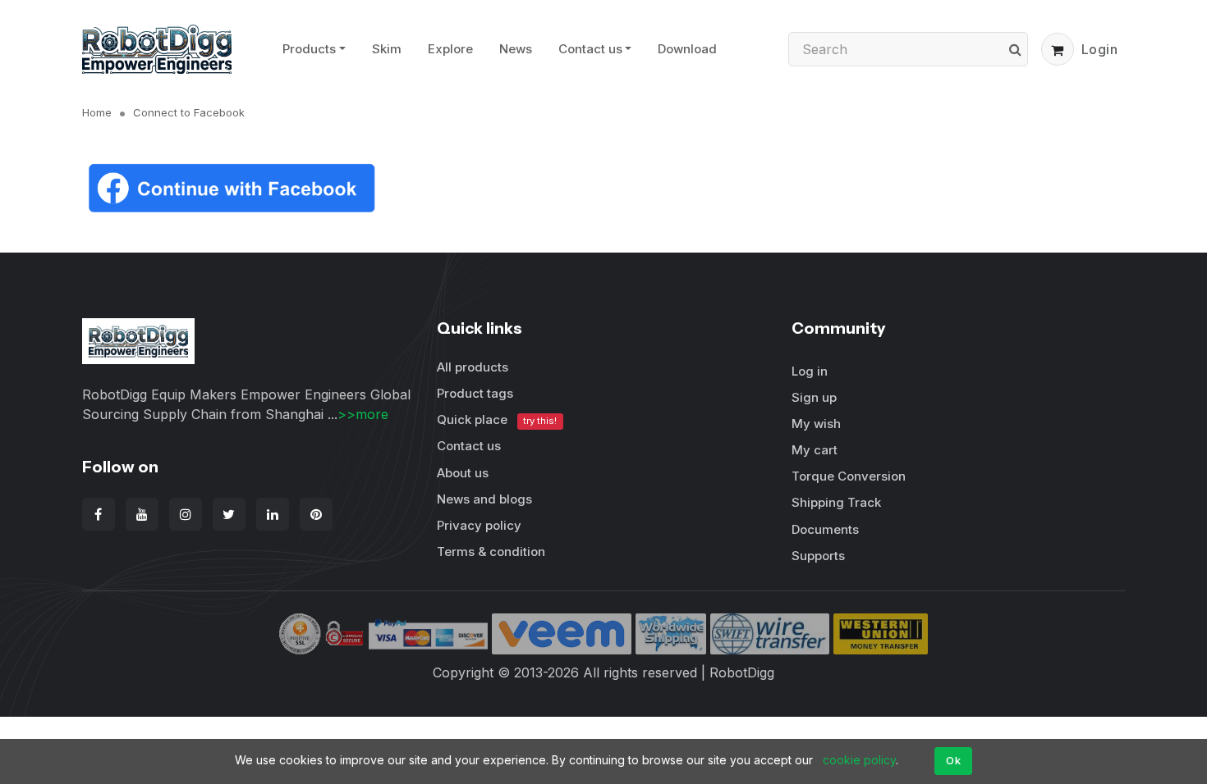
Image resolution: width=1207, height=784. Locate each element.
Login (1099, 49)
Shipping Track (836, 502)
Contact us (590, 49)
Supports (818, 555)
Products (309, 49)
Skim (387, 49)
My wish (816, 423)
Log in (810, 371)
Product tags (475, 393)
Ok (953, 760)
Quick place (497, 419)
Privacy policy (479, 525)
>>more (362, 414)
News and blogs (484, 499)
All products (472, 367)
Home (97, 112)
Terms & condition (491, 551)
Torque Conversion (849, 476)
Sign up (814, 397)
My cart (815, 450)
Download (687, 49)
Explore (450, 49)
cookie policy (859, 760)
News (515, 49)
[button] (1057, 49)
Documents (825, 529)
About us (463, 473)
